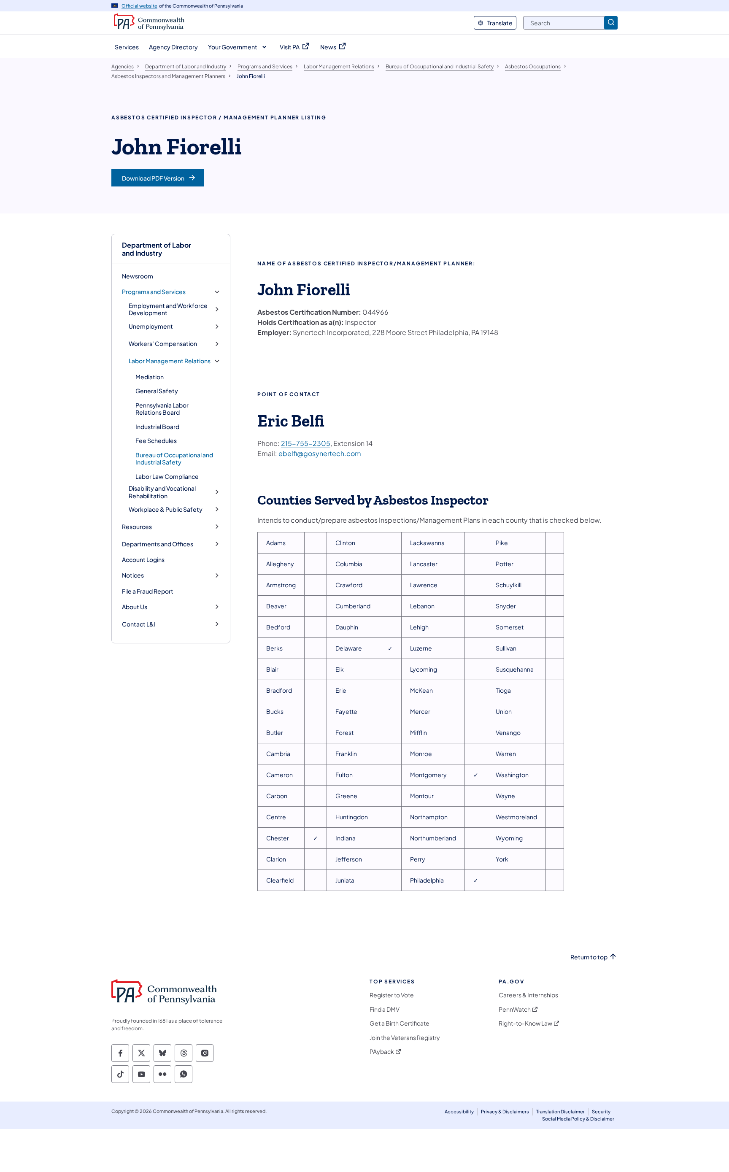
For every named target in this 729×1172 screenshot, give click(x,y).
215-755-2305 (305, 443)
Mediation (149, 377)
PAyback (382, 1051)
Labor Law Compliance (167, 476)
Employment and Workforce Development (168, 309)
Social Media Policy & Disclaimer (578, 1118)
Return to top (589, 957)
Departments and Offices (157, 544)
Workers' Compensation (163, 343)
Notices (133, 575)
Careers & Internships (528, 995)
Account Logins (143, 559)
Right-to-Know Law (525, 1023)
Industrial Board (157, 426)
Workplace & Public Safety (165, 509)
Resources (137, 526)
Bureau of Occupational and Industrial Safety (174, 458)
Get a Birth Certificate (399, 1023)
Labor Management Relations (170, 361)
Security (601, 1111)
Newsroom (137, 276)
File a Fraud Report (147, 591)
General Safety (156, 390)
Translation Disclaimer (560, 1111)
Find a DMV (385, 1009)
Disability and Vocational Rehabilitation (162, 492)
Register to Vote (392, 995)
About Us (134, 606)
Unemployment (151, 326)
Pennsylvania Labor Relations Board (162, 408)
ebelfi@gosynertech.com (319, 453)
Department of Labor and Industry (156, 249)
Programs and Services (154, 291)
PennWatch (515, 1009)
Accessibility (459, 1111)
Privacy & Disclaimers (505, 1111)
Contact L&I (139, 624)
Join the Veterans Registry (405, 1037)
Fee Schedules (156, 440)
